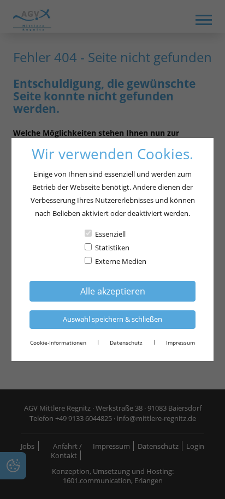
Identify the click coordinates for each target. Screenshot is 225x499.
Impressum (180, 342)
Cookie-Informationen (58, 342)
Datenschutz (126, 342)
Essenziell (110, 234)
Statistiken (112, 247)
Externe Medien (120, 261)
